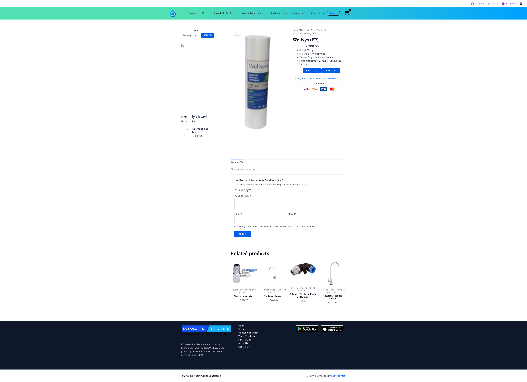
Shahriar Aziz (338, 375)
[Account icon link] (521, 3)
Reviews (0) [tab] (237, 162)
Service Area (277, 13)
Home (192, 13)
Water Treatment (252, 13)
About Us (297, 13)
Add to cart (312, 70)
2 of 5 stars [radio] (256, 190)
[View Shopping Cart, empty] (346, 13)
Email (292, 213)
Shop (204, 13)
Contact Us (317, 13)
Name (238, 213)
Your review (242, 195)
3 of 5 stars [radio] (259, 190)
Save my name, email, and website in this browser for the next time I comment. (277, 226)
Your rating (242, 190)
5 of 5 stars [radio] (266, 190)
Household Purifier (223, 13)
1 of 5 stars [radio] (253, 190)
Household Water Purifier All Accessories (320, 78)
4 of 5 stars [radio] (263, 190)
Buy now (330, 70)
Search (197, 30)
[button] (235, 13)
